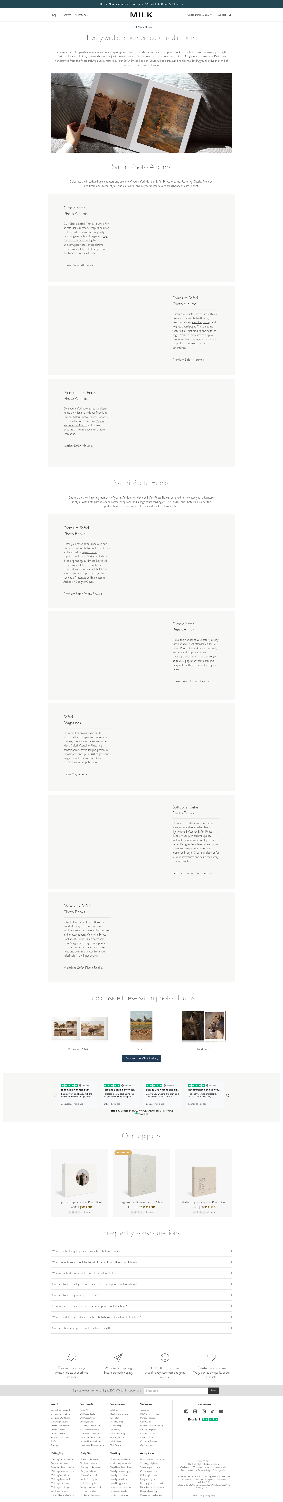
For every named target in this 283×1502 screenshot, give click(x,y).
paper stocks (89, 552)
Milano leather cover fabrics (84, 423)
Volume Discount (148, 1437)
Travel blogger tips (118, 1483)
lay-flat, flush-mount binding (85, 238)
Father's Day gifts (88, 1483)
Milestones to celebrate (151, 1494)
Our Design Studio (59, 1421)
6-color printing (201, 322)
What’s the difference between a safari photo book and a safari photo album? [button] (96, 1317)
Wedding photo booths (61, 1479)
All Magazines (86, 1421)
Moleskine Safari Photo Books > (84, 967)
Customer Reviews (148, 1441)
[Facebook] (186, 1412)
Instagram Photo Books (91, 1437)
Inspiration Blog (117, 1433)
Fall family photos (88, 1490)
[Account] (230, 15)
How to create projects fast (152, 1459)
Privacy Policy (210, 1495)
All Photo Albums (88, 1417)
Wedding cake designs (60, 1487)
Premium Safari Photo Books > (83, 593)
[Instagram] (204, 1412)
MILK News (115, 1441)
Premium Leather (99, 186)
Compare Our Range (60, 1417)
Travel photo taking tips (120, 1471)
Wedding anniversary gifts (62, 1471)
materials (177, 840)
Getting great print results (152, 1483)
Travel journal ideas (119, 1475)
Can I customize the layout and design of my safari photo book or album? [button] (94, 1284)
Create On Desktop (60, 1425)
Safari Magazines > (75, 774)
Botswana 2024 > (79, 1049)
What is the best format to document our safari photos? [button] (84, 1273)
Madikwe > (204, 1049)
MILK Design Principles (150, 1413)
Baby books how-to (89, 1471)
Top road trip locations (120, 1487)
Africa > (141, 1049)
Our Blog (114, 1417)
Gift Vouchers (146, 1445)
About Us (144, 1409)
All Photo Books (87, 1413)
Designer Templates (190, 335)
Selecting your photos (150, 1467)
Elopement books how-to (62, 1467)
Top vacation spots (118, 1490)
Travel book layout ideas (121, 1467)
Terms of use (197, 1495)
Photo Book (138, 61)
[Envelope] (221, 1412)
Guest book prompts (60, 1490)
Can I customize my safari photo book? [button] (75, 1295)
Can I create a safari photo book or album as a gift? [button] (81, 1328)
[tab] (141, 1251)
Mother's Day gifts (88, 1479)
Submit (214, 1390)
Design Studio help (148, 1490)
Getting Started (117, 1437)
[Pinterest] (195, 1412)
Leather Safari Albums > (79, 445)
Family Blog (115, 1425)
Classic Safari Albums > (78, 265)
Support (221, 15)
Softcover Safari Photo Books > (192, 873)
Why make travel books (121, 1459)
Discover (66, 15)
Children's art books (89, 1475)
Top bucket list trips (119, 1494)
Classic (197, 181)
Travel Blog (115, 1429)
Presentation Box (85, 577)
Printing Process (147, 1417)
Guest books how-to (60, 1463)
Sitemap (54, 1445)
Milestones (81, 15)
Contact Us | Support (60, 1409)
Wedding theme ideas (60, 1483)
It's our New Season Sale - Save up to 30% (141, 4)
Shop (54, 15)
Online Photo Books (89, 1429)
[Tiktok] (212, 1412)
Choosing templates (149, 1471)
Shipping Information (60, 1413)
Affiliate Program (148, 1429)
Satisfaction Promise (60, 1437)
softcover (116, 502)
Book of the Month (119, 1413)
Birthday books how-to (90, 1467)
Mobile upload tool (148, 1475)
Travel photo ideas (118, 1479)
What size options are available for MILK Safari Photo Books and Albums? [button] (95, 1262)
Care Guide (145, 1421)
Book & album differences (152, 1487)
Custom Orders (147, 1433)
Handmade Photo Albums (92, 1445)
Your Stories (116, 1445)
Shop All (84, 1409)
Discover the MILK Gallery (141, 1058)
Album (153, 61)
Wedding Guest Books (90, 1425)
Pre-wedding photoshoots (62, 1494)
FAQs (53, 1441)
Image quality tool (148, 1479)
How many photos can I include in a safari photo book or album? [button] (89, 1306)
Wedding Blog (116, 1421)
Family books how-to (89, 1459)
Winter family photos (90, 1494)
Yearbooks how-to (88, 1463)
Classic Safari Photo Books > (190, 681)
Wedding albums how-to (62, 1459)
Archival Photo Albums (90, 1441)
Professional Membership (151, 1425)
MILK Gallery (116, 1409)
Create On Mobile (59, 1429)
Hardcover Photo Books (91, 1433)
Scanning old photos (149, 1463)
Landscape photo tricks (120, 1463)
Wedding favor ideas (60, 1475)
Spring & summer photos (91, 1487)
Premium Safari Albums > (188, 359)
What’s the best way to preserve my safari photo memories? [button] (86, 1251)
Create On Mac (58, 1433)
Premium (208, 181)
